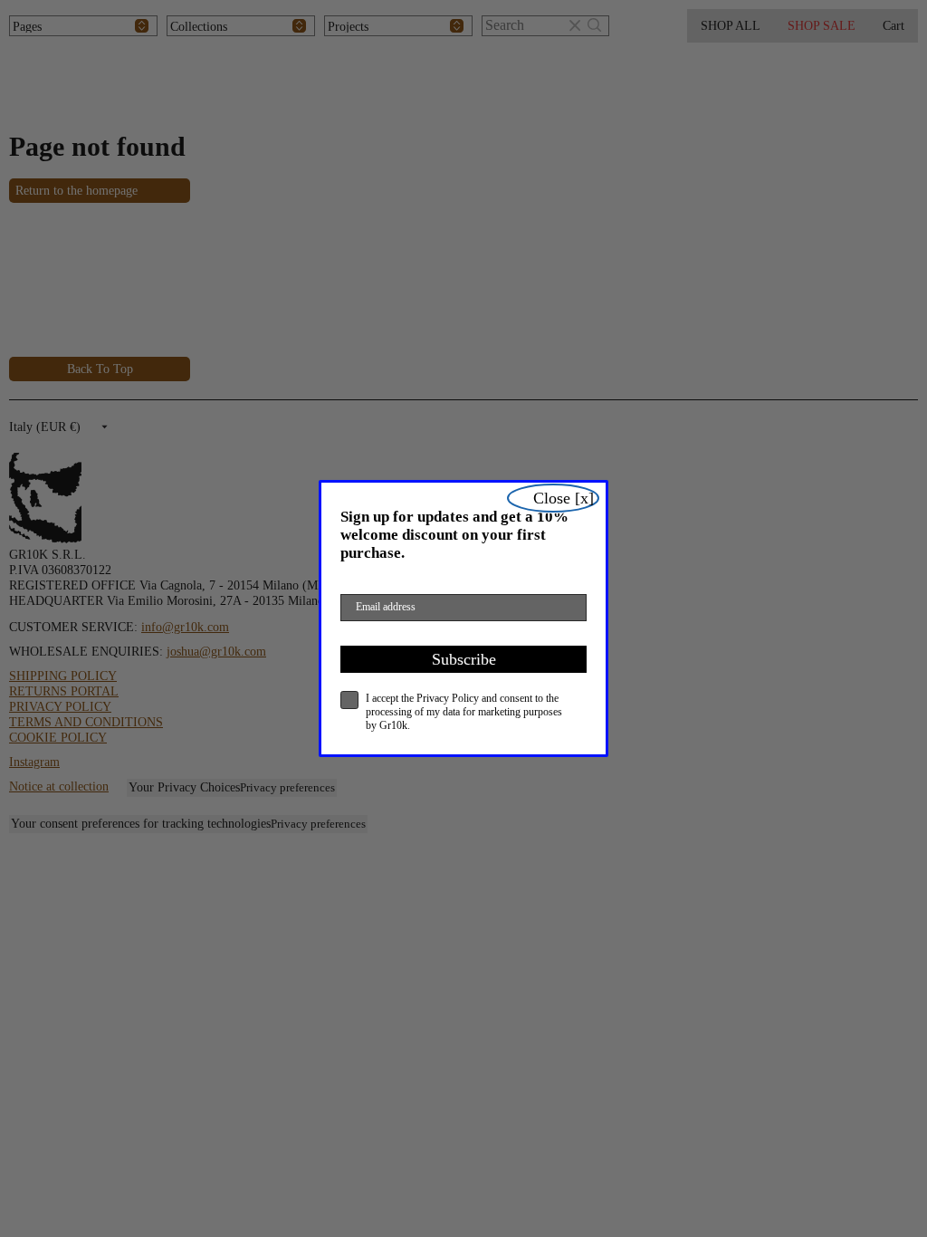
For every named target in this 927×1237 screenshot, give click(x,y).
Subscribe (464, 659)
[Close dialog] (553, 498)
